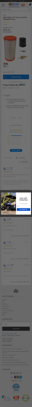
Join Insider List (23, 209)
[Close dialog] (30, 194)
